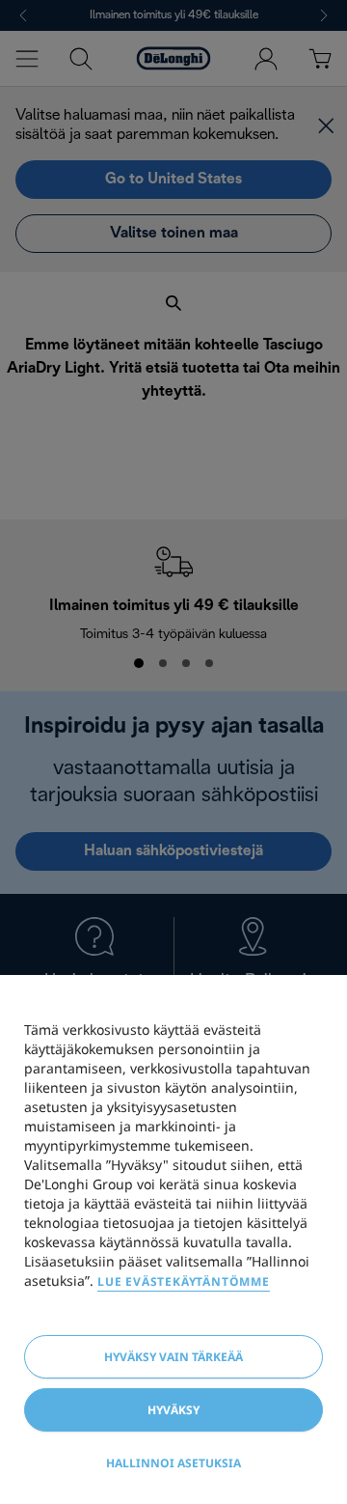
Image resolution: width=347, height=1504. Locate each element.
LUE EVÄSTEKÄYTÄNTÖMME (183, 1281)
